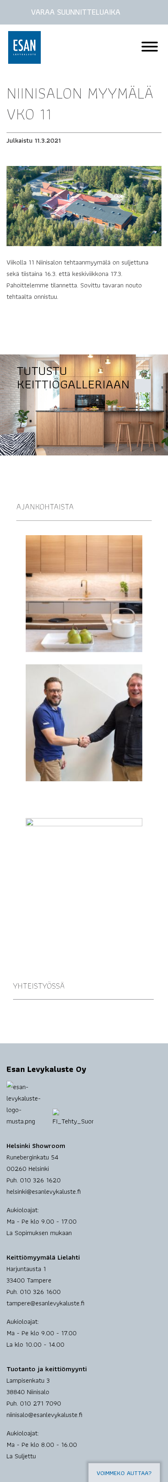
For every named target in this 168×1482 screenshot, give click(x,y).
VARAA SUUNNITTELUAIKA (75, 11)
